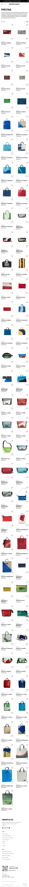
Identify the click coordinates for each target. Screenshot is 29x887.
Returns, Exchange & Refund (8, 853)
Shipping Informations (6, 851)
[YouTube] (9, 828)
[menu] (2, 4)
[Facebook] (3, 828)
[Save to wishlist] (12, 25)
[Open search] (5, 4)
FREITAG (3, 41)
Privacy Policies (5, 857)
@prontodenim (12, 870)
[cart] (27, 4)
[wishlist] (22, 4)
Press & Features (5, 839)
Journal (3, 843)
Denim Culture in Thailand (7, 837)
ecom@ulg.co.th (5, 875)
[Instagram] (5, 828)
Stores (3, 841)
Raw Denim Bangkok (6, 835)
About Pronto (5, 833)
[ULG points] (23, 4)
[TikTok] (7, 828)
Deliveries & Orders (6, 855)
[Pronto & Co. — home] (14, 4)
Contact (3, 845)
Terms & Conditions (6, 859)
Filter (4, 21)
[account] (25, 4)
